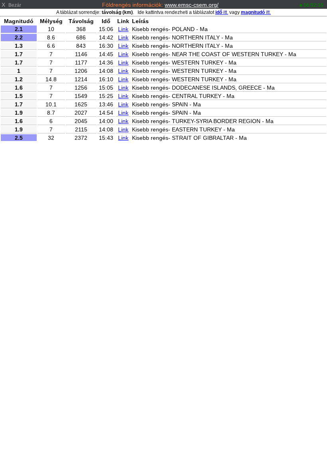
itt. (221, 12)
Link (123, 29)
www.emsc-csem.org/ (192, 5)
